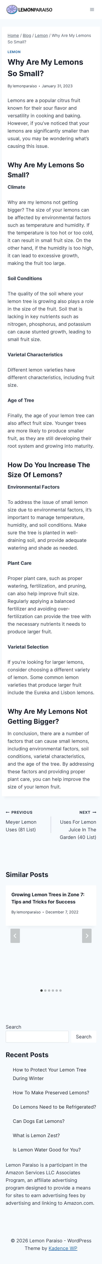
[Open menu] (92, 9)
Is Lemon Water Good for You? (47, 1150)
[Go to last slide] (15, 936)
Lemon (14, 52)
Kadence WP (63, 1248)
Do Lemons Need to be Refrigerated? (54, 1107)
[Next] (87, 936)
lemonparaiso (25, 86)
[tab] (41, 990)
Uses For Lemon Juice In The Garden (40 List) (78, 825)
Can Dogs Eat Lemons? (39, 1121)
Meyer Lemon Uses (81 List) (21, 821)
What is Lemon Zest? (36, 1135)
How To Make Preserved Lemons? (51, 1092)
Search (13, 1027)
